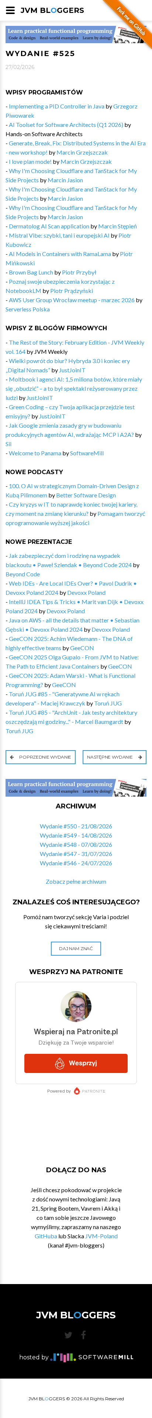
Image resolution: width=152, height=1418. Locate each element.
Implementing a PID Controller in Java (56, 106)
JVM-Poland (101, 1235)
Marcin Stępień (117, 226)
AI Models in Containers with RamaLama (60, 253)
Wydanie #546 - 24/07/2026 (76, 862)
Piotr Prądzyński (71, 290)
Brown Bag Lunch (31, 272)
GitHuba (46, 1235)
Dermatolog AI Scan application (49, 226)
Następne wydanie (110, 757)
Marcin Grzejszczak (82, 152)
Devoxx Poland (86, 592)
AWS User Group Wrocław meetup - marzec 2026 (72, 299)
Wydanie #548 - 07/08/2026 (76, 844)
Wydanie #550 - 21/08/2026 (76, 825)
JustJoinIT (72, 369)
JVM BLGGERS (52, 10)
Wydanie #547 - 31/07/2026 (76, 853)
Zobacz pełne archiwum (76, 881)
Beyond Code (23, 573)
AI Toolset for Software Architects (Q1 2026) (66, 124)
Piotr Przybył (79, 272)
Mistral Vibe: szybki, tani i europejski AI (59, 235)
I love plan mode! (30, 161)
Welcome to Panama (35, 452)
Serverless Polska (28, 309)
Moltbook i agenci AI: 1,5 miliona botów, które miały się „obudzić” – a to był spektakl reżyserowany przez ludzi (74, 388)
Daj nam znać (76, 948)
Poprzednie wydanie (44, 757)
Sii (8, 443)
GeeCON (82, 647)
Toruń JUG (108, 703)
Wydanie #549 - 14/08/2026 (76, 835)
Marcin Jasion (65, 179)
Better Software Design (86, 494)
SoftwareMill (87, 452)
